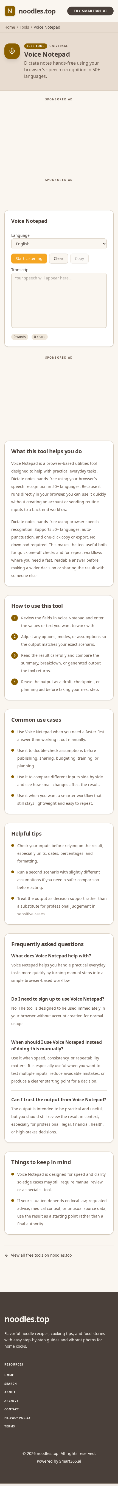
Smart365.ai (70, 1461)
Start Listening (29, 258)
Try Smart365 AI (90, 11)
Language (20, 235)
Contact (11, 1409)
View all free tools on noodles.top (41, 1255)
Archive (11, 1401)
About (10, 1392)
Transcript (20, 270)
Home (9, 27)
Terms (9, 1426)
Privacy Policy (17, 1418)
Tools (24, 27)
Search (10, 1384)
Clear (58, 258)
